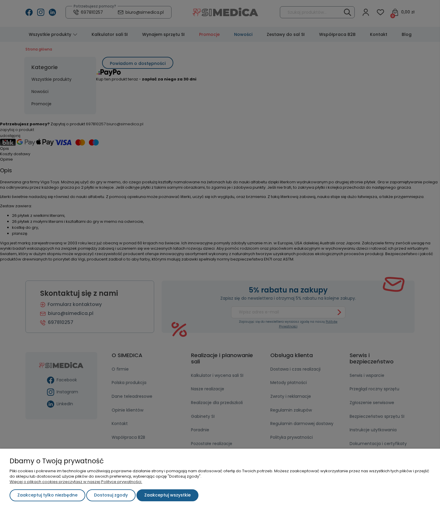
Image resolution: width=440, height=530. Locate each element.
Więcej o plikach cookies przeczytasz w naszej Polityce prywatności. (76, 482)
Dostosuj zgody (111, 495)
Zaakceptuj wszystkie (167, 495)
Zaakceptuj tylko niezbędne (47, 495)
